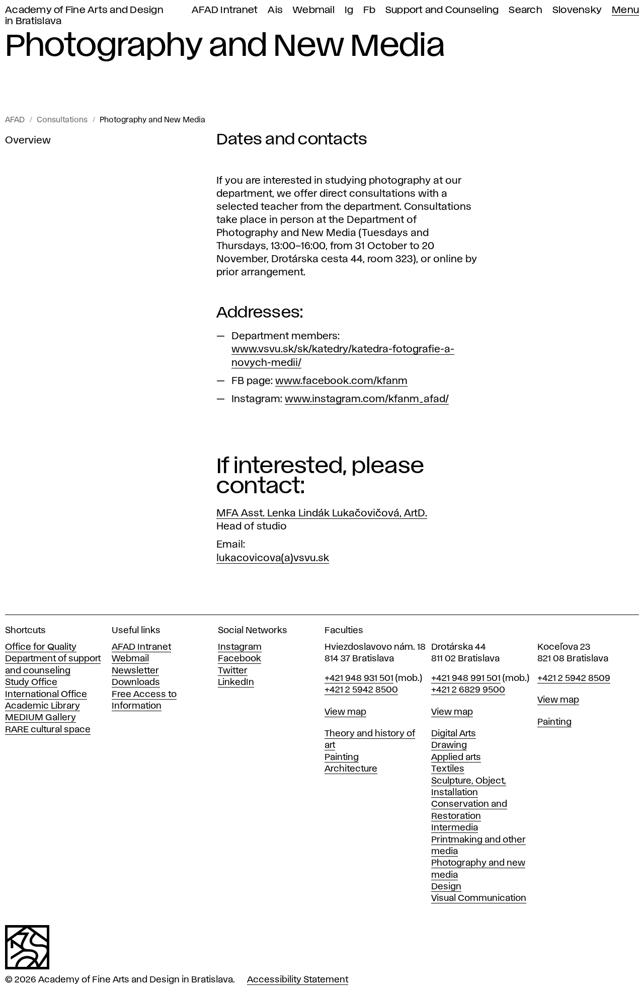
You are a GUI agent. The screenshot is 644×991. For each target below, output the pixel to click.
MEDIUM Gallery (40, 718)
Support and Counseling (442, 10)
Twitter (233, 671)
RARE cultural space (48, 730)
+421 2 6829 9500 (468, 690)
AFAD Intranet (225, 10)
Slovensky (577, 10)
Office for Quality (40, 647)
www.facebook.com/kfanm (341, 381)
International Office (46, 695)
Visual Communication (478, 898)
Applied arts (456, 757)
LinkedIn (236, 682)
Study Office (31, 682)
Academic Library (42, 706)
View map (345, 712)
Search (525, 10)
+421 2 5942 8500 (361, 690)
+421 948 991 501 (466, 678)
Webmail (314, 10)
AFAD (15, 120)
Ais (275, 10)
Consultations (62, 120)
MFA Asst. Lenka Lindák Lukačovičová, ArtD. (321, 513)
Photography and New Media (152, 120)
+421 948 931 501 (359, 678)
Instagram (240, 647)
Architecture (351, 769)
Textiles (447, 769)
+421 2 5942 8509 (573, 678)
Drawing (449, 745)
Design (446, 887)
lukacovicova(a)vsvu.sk (272, 558)
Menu (625, 10)
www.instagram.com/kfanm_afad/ (367, 399)
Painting (342, 757)
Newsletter (135, 671)
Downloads (136, 682)
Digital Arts (453, 734)
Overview (28, 140)
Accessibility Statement (297, 980)
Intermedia (454, 828)
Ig (349, 10)
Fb (369, 10)
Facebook (239, 659)
